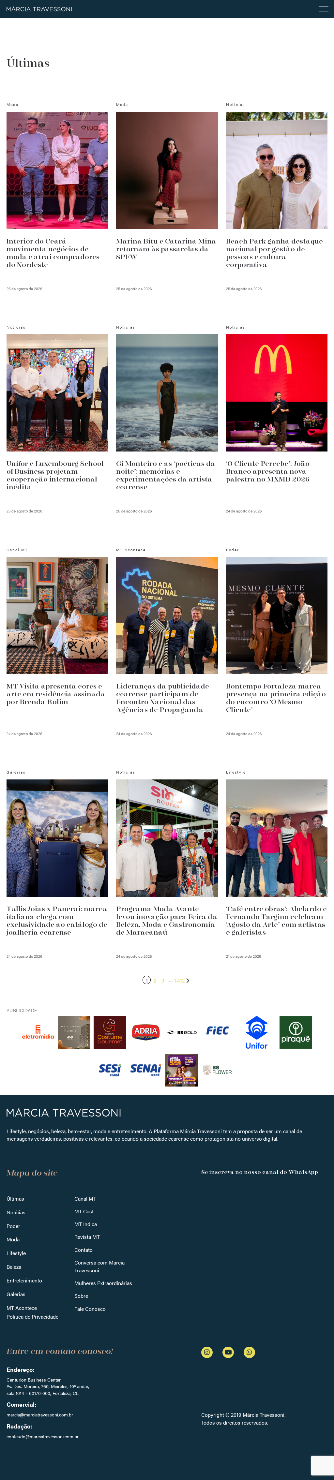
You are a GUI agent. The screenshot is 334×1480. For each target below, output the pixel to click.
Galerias (16, 1294)
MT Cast (84, 1211)
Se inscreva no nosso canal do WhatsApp (259, 1172)
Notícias (16, 1212)
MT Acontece (22, 1307)
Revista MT (87, 1236)
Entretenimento (24, 1280)
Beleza (14, 1266)
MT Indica (85, 1224)
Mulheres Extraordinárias (103, 1283)
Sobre (81, 1295)
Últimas (15, 1198)
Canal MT (85, 1198)
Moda (13, 1239)
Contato (83, 1249)
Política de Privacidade (32, 1316)
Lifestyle (16, 1253)
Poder (13, 1226)
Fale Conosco (90, 1308)
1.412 (179, 980)
